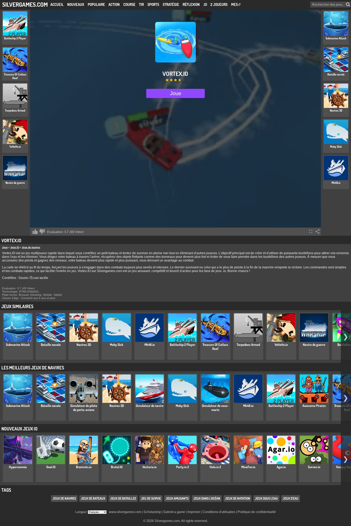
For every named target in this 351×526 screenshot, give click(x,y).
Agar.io (281, 467)
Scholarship (152, 512)
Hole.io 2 (215, 467)
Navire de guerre (314, 345)
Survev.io (314, 467)
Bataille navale (51, 345)
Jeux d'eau (290, 498)
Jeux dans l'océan (206, 498)
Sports (153, 4)
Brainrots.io (84, 467)
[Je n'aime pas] (42, 231)
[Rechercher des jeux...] (348, 5)
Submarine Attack (18, 345)
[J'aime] (35, 231)
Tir (141, 4)
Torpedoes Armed (248, 345)
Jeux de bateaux (93, 498)
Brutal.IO (116, 467)
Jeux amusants (177, 498)
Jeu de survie (151, 498)
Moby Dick (116, 345)
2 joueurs (219, 4)
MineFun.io (248, 467)
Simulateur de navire (150, 406)
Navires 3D (84, 345)
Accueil (57, 4)
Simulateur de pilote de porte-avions (83, 408)
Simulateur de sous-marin (215, 408)
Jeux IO (14, 247)
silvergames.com (25, 4)
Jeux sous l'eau (266, 498)
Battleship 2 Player (182, 345)
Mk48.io (149, 345)
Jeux (5, 247)
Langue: (81, 512)
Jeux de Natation (237, 498)
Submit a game (174, 512)
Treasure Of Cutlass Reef (215, 347)
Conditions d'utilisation (219, 512)
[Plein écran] (310, 231)
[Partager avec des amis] (317, 231)
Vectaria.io (149, 467)
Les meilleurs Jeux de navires (32, 367)
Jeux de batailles (123, 498)
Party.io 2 (182, 467)
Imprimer (193, 512)
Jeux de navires (31, 247)
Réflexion (191, 4)
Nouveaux (75, 4)
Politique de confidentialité (257, 512)
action (114, 4)
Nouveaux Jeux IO (19, 428)
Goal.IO (50, 467)
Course (129, 4)
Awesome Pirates (314, 406)
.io (205, 4)
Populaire (96, 4)
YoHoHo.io (281, 345)
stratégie (171, 4)
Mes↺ (236, 4)
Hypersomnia (18, 467)
